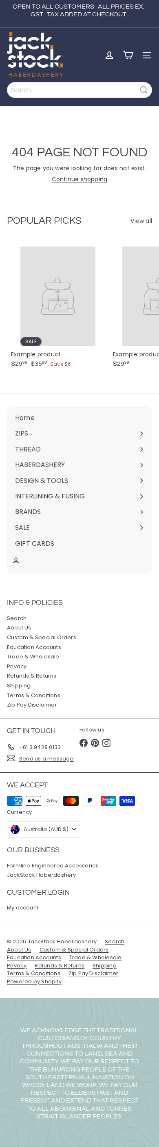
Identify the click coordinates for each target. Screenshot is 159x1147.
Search (16, 618)
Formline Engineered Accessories (53, 865)
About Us (19, 627)
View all (141, 221)
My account (22, 907)
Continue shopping (80, 179)
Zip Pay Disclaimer (32, 705)
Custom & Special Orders (41, 637)
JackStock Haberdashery (41, 875)
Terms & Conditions (33, 695)
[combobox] (79, 90)
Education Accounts (34, 647)
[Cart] (128, 55)
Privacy (16, 666)
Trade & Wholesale (33, 656)
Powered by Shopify (34, 981)
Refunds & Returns (32, 676)
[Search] (144, 90)
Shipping (19, 685)
